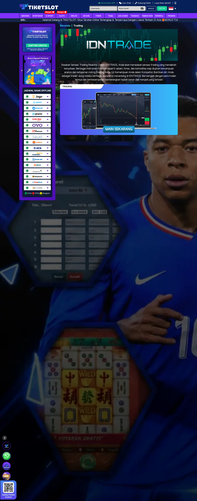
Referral (159, 16)
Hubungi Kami (144, 3)
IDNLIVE (74, 16)
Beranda (25, 16)
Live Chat (126, 3)
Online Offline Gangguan (38, 193)
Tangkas (135, 16)
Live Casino (123, 16)
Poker (98, 16)
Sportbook (37, 16)
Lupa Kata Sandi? (163, 3)
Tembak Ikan (147, 16)
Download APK (108, 3)
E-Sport (49, 16)
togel (110, 16)
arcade (86, 16)
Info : (23, 20)
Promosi (171, 16)
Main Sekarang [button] (118, 129)
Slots (62, 16)
